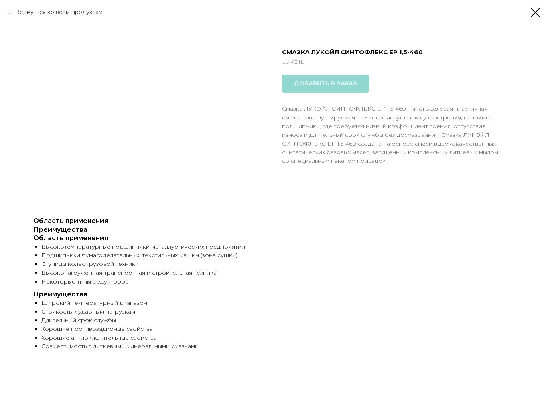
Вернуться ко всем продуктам (59, 12)
